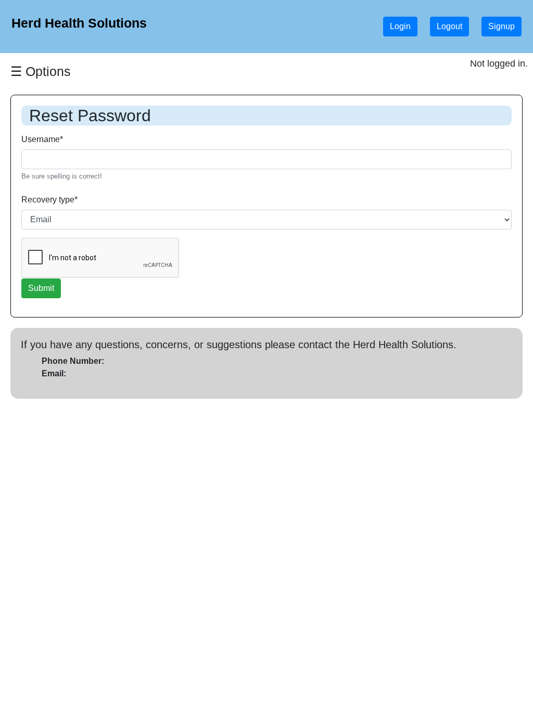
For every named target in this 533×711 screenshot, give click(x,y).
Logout (449, 26)
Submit (41, 288)
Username (42, 139)
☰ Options (40, 71)
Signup (501, 26)
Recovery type (49, 199)
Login (400, 26)
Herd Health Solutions (79, 23)
